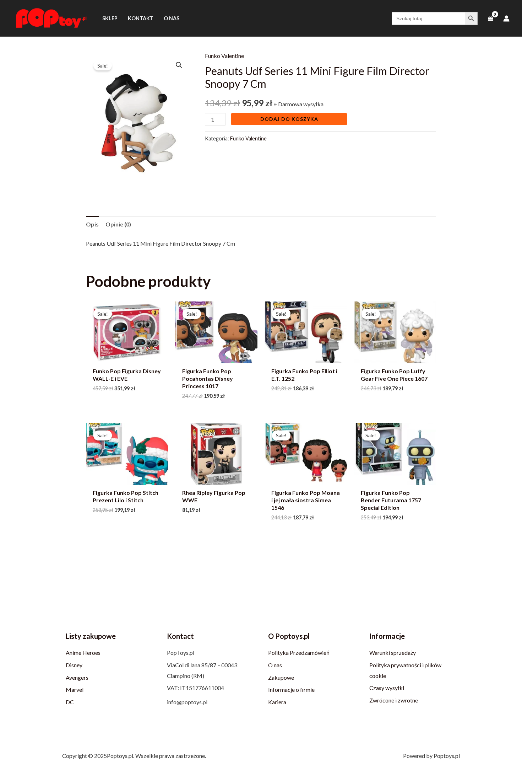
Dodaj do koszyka (289, 119)
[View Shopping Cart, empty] (490, 18)
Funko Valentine (224, 55)
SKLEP (110, 18)
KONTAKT (140, 18)
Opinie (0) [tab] (118, 224)
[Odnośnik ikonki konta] (506, 18)
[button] (179, 65)
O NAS (171, 18)
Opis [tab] (92, 224)
